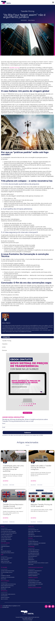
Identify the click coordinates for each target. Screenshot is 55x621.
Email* (3, 427)
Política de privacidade (27, 619)
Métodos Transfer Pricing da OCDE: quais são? (41, 505)
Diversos (4, 350)
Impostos (4, 344)
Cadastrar (27, 432)
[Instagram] (46, 606)
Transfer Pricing (27, 11)
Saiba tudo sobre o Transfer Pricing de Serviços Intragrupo (41, 467)
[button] (53, 2)
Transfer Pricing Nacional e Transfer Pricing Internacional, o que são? (13, 506)
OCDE (4, 347)
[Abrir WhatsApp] (51, 617)
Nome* (3, 423)
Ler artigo (5, 480)
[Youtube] (49, 606)
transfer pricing (14, 67)
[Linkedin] (52, 606)
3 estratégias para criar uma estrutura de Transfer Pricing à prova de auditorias (13, 468)
